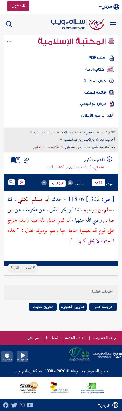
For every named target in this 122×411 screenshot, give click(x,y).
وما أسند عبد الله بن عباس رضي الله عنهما (90, 147)
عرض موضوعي (93, 104)
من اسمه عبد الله (44, 133)
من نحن (33, 338)
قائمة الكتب (95, 93)
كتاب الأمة (94, 69)
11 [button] (101, 182)
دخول (17, 6)
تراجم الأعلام (92, 115)
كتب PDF (97, 58)
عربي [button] (107, 6)
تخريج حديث (43, 306)
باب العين (67, 133)
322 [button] (59, 183)
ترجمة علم (103, 306)
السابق (29, 268)
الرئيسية (106, 133)
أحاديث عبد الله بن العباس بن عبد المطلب (89, 140)
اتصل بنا (52, 338)
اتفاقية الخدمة (75, 338)
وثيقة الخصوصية (104, 338)
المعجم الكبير (86, 133)
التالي (16, 268)
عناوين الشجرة (73, 306)
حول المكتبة (95, 81)
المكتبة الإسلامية (73, 41)
